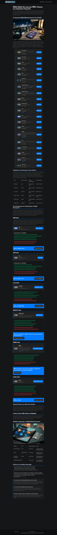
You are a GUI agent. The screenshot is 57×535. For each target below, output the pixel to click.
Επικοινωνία (17, 531)
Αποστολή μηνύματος (28, 524)
